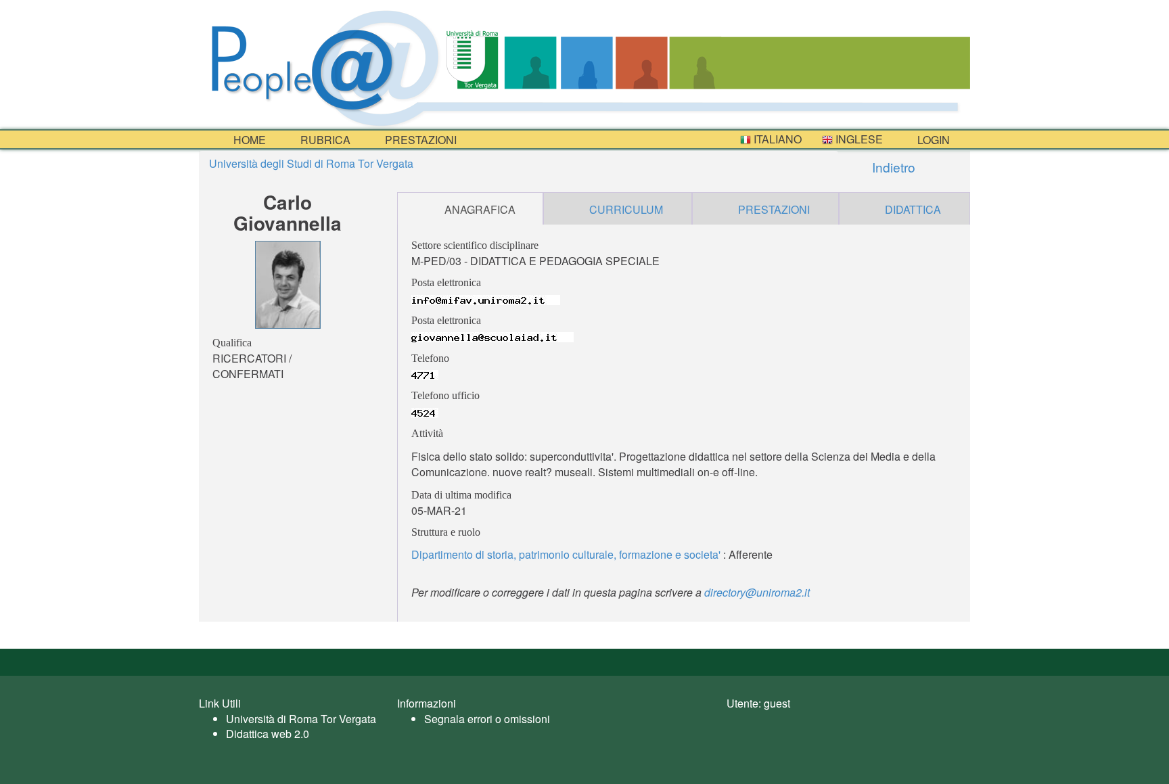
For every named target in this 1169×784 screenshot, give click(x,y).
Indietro (892, 167)
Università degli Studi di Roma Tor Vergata (311, 163)
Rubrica (324, 139)
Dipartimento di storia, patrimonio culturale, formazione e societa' (565, 554)
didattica (913, 209)
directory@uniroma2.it (757, 592)
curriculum (626, 209)
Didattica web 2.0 (267, 733)
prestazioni (419, 139)
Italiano (776, 139)
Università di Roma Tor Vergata (301, 719)
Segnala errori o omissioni (487, 719)
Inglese (858, 139)
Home (248, 139)
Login (932, 139)
